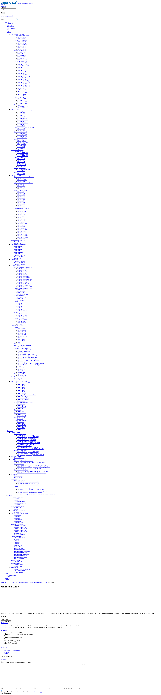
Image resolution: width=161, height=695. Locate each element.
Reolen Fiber (20, 423)
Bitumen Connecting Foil (21, 525)
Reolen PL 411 (21, 387)
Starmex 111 (20, 53)
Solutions (6, 573)
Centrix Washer (18, 566)
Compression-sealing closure (21, 208)
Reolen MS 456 (21, 408)
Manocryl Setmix (22, 108)
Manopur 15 (20, 201)
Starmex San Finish (22, 102)
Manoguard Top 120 (19, 262)
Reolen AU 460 (21, 414)
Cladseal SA (17, 521)
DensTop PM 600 (22, 310)
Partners (9, 25)
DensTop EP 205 (21, 70)
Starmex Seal (20, 58)
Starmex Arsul (21, 171)
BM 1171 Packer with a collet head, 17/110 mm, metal (31, 473)
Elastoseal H (17, 507)
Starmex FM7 (21, 117)
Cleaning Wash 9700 (19, 537)
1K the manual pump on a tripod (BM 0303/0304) (30, 449)
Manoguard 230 (21, 37)
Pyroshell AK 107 (22, 91)
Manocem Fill (21, 184)
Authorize (3, 6)
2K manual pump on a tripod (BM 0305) (28, 453)
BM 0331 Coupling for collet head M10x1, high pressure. (32, 491)
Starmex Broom (18, 476)
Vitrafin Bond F (21, 339)
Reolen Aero (20, 411)
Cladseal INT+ (18, 518)
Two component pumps (20, 450)
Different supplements (20, 420)
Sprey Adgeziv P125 (19, 534)
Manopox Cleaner (22, 229)
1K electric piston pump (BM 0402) (26, 440)
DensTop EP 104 (21, 304)
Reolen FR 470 (21, 425)
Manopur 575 (21, 213)
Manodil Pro (20, 371)
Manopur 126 (21, 195)
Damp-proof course (19, 216)
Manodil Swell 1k (22, 336)
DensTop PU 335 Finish (23, 82)
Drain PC (16, 539)
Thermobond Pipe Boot (20, 552)
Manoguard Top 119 (22, 43)
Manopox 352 (21, 178)
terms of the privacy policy (38, 691)
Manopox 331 (21, 129)
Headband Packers (19, 464)
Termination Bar (18, 548)
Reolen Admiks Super (23, 399)
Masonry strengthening (20, 168)
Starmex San (20, 100)
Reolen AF (20, 419)
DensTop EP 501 (21, 273)
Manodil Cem (21, 328)
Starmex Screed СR (22, 297)
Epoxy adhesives (18, 157)
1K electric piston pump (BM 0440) (26, 441)
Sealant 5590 (17, 533)
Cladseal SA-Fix (18, 522)
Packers (13, 459)
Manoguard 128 (21, 46)
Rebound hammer (19, 458)
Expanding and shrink (20, 413)
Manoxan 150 (21, 217)
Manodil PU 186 (21, 333)
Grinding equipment (19, 570)
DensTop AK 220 (22, 62)
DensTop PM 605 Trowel (24, 280)
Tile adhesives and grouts (17, 377)
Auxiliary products (19, 105)
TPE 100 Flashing (19, 558)
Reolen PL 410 (21, 386)
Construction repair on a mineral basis (24, 111)
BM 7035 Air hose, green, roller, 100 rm (28, 355)
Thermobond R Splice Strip (21, 554)
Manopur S (20, 205)
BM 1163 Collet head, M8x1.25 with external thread (31, 363)
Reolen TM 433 (21, 429)
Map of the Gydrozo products (12, 650)
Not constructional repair (20, 132)
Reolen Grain (21, 404)
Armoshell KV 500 (22, 154)
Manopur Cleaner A (22, 235)
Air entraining (17, 410)
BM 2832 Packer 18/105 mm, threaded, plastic (29, 468)
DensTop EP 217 (18, 249)
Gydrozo (9, 32)
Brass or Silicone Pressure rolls (22, 569)
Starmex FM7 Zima (22, 118)
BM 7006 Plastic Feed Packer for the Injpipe (29, 364)
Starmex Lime (21, 133)
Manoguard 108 (21, 88)
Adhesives (17, 343)
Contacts (6, 579)
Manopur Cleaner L (22, 237)
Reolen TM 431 (21, 393)
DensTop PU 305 (22, 315)
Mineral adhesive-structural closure (23, 183)
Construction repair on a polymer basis (24, 127)
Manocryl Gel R (21, 210)
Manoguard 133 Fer (22, 142)
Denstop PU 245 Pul (22, 77)
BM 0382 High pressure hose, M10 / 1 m (28, 482)
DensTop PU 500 (22, 282)
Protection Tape (18, 545)
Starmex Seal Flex (22, 59)
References (7, 576)
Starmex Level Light (22, 294)
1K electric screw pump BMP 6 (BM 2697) (28, 443)
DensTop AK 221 (22, 64)
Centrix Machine (15, 563)
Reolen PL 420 (21, 389)
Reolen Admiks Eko (22, 396)
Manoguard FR (21, 144)
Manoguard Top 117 (22, 41)
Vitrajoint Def (21, 372)
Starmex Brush (18, 477)
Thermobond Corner (19, 549)
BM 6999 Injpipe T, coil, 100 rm (26, 354)
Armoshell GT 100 (22, 106)
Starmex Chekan (21, 145)
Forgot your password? (7, 16)
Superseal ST (17, 512)
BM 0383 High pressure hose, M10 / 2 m (28, 483)
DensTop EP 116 (18, 246)
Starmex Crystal (21, 56)
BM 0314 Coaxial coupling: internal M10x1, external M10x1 (33, 488)
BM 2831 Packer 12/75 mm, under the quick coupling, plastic (33, 467)
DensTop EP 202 (21, 68)
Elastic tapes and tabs (19, 367)
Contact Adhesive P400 (20, 531)
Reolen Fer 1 (20, 422)
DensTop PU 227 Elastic (24, 76)
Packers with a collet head (21, 470)
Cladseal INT (17, 516)
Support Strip (17, 546)
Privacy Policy (4, 659)
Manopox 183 (21, 159)
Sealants (16, 327)
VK (2, 647)
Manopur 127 (21, 196)
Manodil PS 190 (21, 330)
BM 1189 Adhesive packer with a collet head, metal (31, 462)
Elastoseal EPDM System (17, 506)
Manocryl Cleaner (22, 223)
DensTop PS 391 (21, 73)
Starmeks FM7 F (21, 114)
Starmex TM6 (21, 126)
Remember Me (11, 13)
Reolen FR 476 (21, 426)
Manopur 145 (21, 181)
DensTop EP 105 (21, 306)
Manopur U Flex (21, 207)
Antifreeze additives (19, 417)
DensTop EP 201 (21, 67)
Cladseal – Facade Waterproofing (19, 513)
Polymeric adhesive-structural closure (24, 177)
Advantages (4, 630)
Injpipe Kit (20, 366)
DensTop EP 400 (21, 268)
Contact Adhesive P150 (20, 530)
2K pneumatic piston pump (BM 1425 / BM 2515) (30, 455)
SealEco (9, 495)
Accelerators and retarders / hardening (24, 402)
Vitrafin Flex (20, 342)
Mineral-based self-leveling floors (23, 288)
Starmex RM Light (22, 135)
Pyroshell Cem (21, 96)
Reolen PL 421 (21, 390)
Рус (2, 4)
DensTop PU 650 (22, 83)
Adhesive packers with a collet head (23, 461)
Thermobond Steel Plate (20, 557)
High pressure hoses (19, 480)
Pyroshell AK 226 (22, 93)
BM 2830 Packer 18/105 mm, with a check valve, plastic (32, 465)
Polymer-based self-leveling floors (23, 267)
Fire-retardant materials (20, 89)
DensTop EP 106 (21, 309)
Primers (16, 301)
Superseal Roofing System (18, 510)
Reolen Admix (21, 401)
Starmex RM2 (21, 112)
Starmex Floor (21, 291)
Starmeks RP (20, 115)
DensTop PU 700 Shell (23, 85)
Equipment (10, 431)
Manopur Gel (21, 214)
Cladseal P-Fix (18, 519)
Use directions (4, 623)
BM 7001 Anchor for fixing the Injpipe (27, 358)
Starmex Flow (21, 292)
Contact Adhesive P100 (20, 528)
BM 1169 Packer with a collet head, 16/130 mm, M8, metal (33, 471)
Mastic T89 (17, 542)
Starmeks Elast (21, 52)
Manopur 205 (21, 202)
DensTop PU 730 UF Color (24, 86)
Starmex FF (20, 289)
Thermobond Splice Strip (20, 555)
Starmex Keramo (18, 380)
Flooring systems (15, 265)
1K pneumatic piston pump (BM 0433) (27, 447)
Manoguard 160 (21, 47)
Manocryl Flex (21, 225)
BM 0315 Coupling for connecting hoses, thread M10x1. (32, 489)
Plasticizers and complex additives (23, 383)
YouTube (5, 647)
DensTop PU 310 (22, 316)
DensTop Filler (21, 321)
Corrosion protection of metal (18, 244)
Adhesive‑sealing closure (20, 190)
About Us (10, 23)
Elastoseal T (17, 509)
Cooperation (10, 26)
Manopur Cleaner (22, 234)
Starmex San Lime (22, 103)
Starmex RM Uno (22, 138)
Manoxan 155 (21, 220)
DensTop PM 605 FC (23, 276)
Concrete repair (15, 109)
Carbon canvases (18, 151)
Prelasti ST (17, 504)
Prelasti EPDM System (17, 497)
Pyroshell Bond (21, 94)
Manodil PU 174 (21, 331)
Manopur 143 (21, 198)
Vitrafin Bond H (21, 340)
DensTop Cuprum (22, 319)
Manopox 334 (18, 378)
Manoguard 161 (21, 49)
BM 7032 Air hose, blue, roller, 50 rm (27, 357)
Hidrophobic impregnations (21, 35)
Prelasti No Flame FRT (20, 503)
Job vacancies (11, 28)
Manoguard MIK (18, 256)
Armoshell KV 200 (22, 153)
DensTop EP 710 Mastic (23, 71)
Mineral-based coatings (20, 50)
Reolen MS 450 (21, 405)
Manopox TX (21, 174)
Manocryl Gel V (21, 211)
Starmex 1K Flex (21, 55)
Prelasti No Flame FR (20, 501)
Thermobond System (16, 536)
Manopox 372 (21, 160)
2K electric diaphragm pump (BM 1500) (28, 452)
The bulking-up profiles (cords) (22, 345)
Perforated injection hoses (21, 348)
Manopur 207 (21, 204)
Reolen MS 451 (21, 407)
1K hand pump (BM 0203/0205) (26, 444)
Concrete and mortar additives (19, 381)
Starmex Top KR (21, 300)
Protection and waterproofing (18, 34)
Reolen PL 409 (21, 384)
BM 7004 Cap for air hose (24, 361)
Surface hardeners (19, 295)
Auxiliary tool (14, 474)
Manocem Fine (21, 186)
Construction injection (16, 175)
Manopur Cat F (21, 232)
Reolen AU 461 (21, 416)
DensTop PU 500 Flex (23, 283)
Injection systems (11, 575)
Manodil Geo (20, 369)
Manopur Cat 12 (21, 231)
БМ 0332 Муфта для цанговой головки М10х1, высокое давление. (36, 494)
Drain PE (16, 540)
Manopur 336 (21, 337)
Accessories (14, 479)
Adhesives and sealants (17, 325)
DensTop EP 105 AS (23, 307)
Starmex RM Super (22, 120)
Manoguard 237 (21, 38)
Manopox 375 (21, 162)
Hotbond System (15, 560)
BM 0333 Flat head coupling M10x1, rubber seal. (30, 492)
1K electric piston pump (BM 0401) (26, 438)
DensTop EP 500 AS (23, 271)
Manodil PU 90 (21, 375)
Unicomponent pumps (20, 434)
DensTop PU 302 (22, 79)
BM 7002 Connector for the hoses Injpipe (28, 360)
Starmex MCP (21, 147)
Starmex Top (20, 298)
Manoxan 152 (21, 219)
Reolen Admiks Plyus (23, 398)
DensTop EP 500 (21, 270)
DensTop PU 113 (18, 250)
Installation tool (15, 567)
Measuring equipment (16, 456)
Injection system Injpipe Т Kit (25, 351)
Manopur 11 (20, 192)
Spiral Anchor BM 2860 (23, 169)
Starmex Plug (21, 148)
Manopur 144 (21, 199)
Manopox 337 (21, 130)
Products (6, 31)
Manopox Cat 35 (21, 228)
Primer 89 (16, 543)
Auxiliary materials (19, 374)
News (8, 29)
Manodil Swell (21, 346)
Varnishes (16, 312)
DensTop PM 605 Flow (23, 277)
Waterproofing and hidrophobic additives (25, 395)
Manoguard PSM (22, 44)
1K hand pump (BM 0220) (24, 446)
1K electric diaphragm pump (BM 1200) (28, 435)
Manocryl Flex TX (22, 226)
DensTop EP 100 (21, 303)
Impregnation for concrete (21, 40)
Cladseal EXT (18, 515)
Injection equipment (16, 432)
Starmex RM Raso (22, 136)
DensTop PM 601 (22, 274)
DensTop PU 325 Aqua (23, 80)
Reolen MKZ (21, 428)
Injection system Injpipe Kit (24, 349)
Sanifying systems (19, 97)
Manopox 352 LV (22, 180)
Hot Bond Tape (18, 561)
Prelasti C (16, 498)
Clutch (16, 486)
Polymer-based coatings (20, 61)
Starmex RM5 (21, 124)
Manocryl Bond (21, 141)
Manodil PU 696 (21, 334)
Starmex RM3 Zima (22, 123)
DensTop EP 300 (21, 313)
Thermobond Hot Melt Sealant (22, 551)
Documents (7, 578)
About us (6, 22)
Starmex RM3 (21, 121)
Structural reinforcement (17, 150)
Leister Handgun (18, 572)
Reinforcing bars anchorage (18, 240)
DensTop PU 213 (18, 252)
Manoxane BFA (21, 99)
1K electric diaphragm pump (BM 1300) (28, 437)
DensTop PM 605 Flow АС (24, 279)
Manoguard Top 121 (19, 264)
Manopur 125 (21, 193)
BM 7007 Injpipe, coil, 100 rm (25, 352)
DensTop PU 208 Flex (23, 74)
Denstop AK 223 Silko (23, 65)
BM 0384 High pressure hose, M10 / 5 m (28, 485)
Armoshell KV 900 (22, 156)
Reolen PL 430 (21, 392)
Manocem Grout (21, 187)
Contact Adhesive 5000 (20, 527)
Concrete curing (15, 259)
